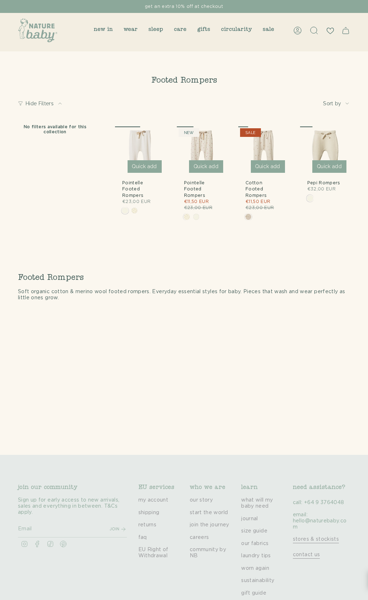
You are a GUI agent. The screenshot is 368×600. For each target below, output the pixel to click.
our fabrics (254, 543)
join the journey (209, 524)
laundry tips (256, 555)
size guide (254, 531)
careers (199, 537)
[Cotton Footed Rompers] (263, 151)
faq (142, 537)
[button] (103, 30)
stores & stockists (316, 539)
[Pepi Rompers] (325, 151)
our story (201, 500)
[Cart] (345, 30)
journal (249, 518)
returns (147, 524)
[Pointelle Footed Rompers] (140, 151)
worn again (255, 568)
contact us (306, 554)
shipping (149, 512)
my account (153, 500)
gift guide (253, 593)
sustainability (257, 580)
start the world (209, 512)
